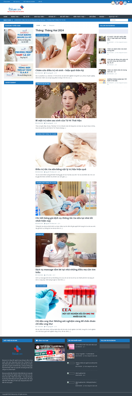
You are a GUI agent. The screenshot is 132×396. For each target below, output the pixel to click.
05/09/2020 (111, 73)
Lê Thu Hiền (48, 275)
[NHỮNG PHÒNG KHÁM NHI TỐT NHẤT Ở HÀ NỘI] (102, 81)
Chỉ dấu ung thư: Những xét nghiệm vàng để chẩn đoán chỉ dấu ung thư (65, 322)
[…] (71, 78)
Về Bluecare (7, 1)
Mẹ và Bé (26, 16)
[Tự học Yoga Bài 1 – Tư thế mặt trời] (70, 355)
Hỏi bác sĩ (52, 16)
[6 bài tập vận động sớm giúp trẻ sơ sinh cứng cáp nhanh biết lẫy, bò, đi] (102, 61)
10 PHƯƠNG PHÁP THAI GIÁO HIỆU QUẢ (86, 345)
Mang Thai (14, 16)
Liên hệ (40, 1)
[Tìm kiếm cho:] (119, 20)
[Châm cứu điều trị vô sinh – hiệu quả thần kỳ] (66, 51)
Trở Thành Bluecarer (29, 1)
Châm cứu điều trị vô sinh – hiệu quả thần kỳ (60, 70)
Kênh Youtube (43, 340)
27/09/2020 (111, 64)
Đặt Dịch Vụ (16, 1)
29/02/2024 (40, 73)
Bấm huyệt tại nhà (80, 373)
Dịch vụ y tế (113, 16)
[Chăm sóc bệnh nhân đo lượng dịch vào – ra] (102, 72)
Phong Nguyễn (49, 73)
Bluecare (13, 394)
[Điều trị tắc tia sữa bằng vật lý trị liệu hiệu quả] (66, 150)
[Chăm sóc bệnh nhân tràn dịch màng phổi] (102, 51)
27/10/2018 (79, 366)
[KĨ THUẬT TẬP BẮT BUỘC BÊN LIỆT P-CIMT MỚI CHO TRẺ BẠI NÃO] (102, 38)
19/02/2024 (40, 275)
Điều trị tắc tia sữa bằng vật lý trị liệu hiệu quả (61, 169)
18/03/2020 (111, 42)
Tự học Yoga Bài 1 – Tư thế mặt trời (85, 354)
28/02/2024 (40, 172)
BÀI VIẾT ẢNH (64, 16)
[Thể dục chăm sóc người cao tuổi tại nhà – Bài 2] (70, 364)
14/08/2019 (79, 346)
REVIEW (101, 16)
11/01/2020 (111, 52)
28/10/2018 (79, 375)
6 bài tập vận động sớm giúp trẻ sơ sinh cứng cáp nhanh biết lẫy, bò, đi (117, 61)
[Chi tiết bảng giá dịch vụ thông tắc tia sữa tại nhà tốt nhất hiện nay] (66, 198)
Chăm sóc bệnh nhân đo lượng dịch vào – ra (117, 70)
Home (5, 16)
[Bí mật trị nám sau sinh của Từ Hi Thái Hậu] (66, 100)
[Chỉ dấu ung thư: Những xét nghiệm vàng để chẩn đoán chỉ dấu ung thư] (66, 302)
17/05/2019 (111, 82)
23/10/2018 (79, 355)
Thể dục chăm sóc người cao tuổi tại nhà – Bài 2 (86, 363)
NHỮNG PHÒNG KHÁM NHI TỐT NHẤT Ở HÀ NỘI (117, 80)
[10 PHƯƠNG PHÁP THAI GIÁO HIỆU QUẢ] (70, 346)
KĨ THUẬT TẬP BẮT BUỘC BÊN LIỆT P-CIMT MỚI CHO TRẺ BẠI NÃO (116, 38)
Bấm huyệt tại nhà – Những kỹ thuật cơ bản (86, 383)
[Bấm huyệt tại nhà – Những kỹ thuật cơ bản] (70, 384)
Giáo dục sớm (39, 16)
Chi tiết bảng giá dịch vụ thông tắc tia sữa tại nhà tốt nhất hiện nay (64, 219)
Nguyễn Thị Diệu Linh (51, 172)
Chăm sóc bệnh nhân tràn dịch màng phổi (117, 49)
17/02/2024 (40, 326)
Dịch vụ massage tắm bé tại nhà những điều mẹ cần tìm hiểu (65, 271)
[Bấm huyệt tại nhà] (70, 375)
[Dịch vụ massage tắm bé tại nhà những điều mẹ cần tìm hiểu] (66, 250)
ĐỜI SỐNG (92, 16)
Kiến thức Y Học (78, 16)
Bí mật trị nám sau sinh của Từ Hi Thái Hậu (59, 120)
